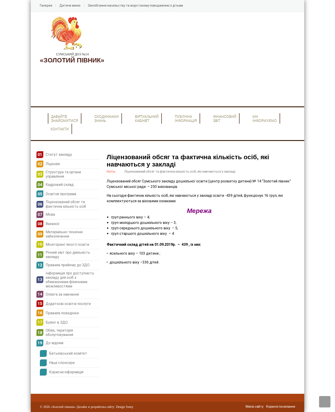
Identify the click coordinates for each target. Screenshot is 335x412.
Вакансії (52, 224)
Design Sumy (124, 407)
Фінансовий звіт (224, 118)
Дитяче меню (69, 5)
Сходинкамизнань (106, 118)
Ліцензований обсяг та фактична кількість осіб (66, 204)
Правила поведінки (62, 313)
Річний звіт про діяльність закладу (68, 254)
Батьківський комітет (68, 353)
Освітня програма (61, 194)
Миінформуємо (265, 118)
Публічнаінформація (186, 118)
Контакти (60, 129)
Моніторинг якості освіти (67, 244)
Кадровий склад (60, 184)
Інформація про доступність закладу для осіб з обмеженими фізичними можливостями (70, 280)
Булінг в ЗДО (57, 322)
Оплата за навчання (62, 294)
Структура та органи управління (63, 174)
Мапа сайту (254, 406)
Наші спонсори (62, 363)
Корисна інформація (66, 372)
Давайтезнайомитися (64, 118)
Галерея (46, 5)
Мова (50, 214)
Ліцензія (53, 164)
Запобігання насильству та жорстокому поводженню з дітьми (135, 5)
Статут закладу (59, 154)
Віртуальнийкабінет (147, 118)
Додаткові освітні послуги (68, 304)
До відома (54, 343)
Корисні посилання (280, 406)
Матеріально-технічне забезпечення (64, 234)
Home (111, 171)
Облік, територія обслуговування (59, 332)
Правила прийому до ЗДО (68, 265)
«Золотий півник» (63, 407)
